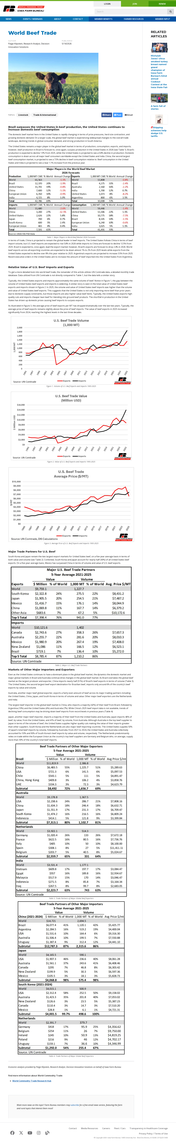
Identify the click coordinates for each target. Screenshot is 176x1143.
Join (135, 3)
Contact (78, 19)
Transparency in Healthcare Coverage (149, 1128)
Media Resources (89, 1128)
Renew (162, 3)
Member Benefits (103, 19)
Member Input (162, 19)
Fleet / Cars (119, 1128)
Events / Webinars (33, 19)
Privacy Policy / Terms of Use (153, 1133)
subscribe (74, 1105)
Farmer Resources (134, 19)
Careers (106, 1128)
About (57, 19)
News (8, 19)
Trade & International (44, 115)
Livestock (23, 115)
